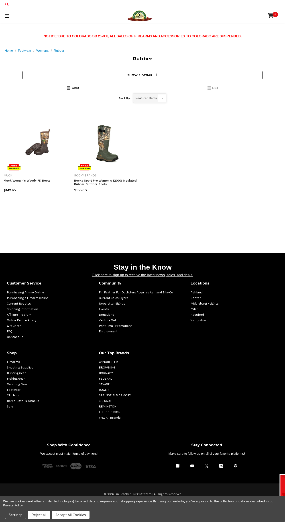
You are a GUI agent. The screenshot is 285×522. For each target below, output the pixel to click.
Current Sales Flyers (113, 298)
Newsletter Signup (112, 303)
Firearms (13, 362)
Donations (106, 315)
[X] (207, 466)
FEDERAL (105, 379)
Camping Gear (17, 384)
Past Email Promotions (115, 326)
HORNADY (106, 373)
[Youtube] (192, 466)
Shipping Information (22, 309)
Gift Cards (14, 326)
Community (110, 283)
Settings (15, 514)
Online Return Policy (21, 320)
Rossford (197, 315)
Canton (196, 298)
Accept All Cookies (70, 514)
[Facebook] (178, 466)
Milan (195, 309)
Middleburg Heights (205, 303)
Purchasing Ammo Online (25, 292)
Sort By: (125, 98)
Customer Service (24, 283)
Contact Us (15, 337)
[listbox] (149, 98)
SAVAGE (104, 384)
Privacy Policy (12, 505)
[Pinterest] (235, 466)
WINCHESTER (108, 362)
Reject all (39, 514)
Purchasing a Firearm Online (27, 298)
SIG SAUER (106, 401)
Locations (200, 283)
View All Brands (110, 418)
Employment (108, 331)
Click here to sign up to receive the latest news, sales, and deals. (142, 275)
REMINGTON (107, 406)
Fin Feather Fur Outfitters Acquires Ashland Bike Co (136, 292)
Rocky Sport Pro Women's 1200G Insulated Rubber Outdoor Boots (105, 182)
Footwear (13, 390)
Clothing (13, 395)
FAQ (9, 331)
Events (104, 309)
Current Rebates (19, 303)
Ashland (197, 292)
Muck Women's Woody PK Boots (27, 180)
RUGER (104, 390)
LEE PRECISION (109, 412)
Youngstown (199, 320)
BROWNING (107, 367)
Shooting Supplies (20, 367)
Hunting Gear (16, 373)
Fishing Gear (16, 379)
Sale (10, 406)
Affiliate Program (19, 315)
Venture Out (107, 320)
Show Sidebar (140, 75)
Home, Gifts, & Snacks (23, 401)
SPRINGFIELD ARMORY (115, 395)
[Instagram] (221, 466)
